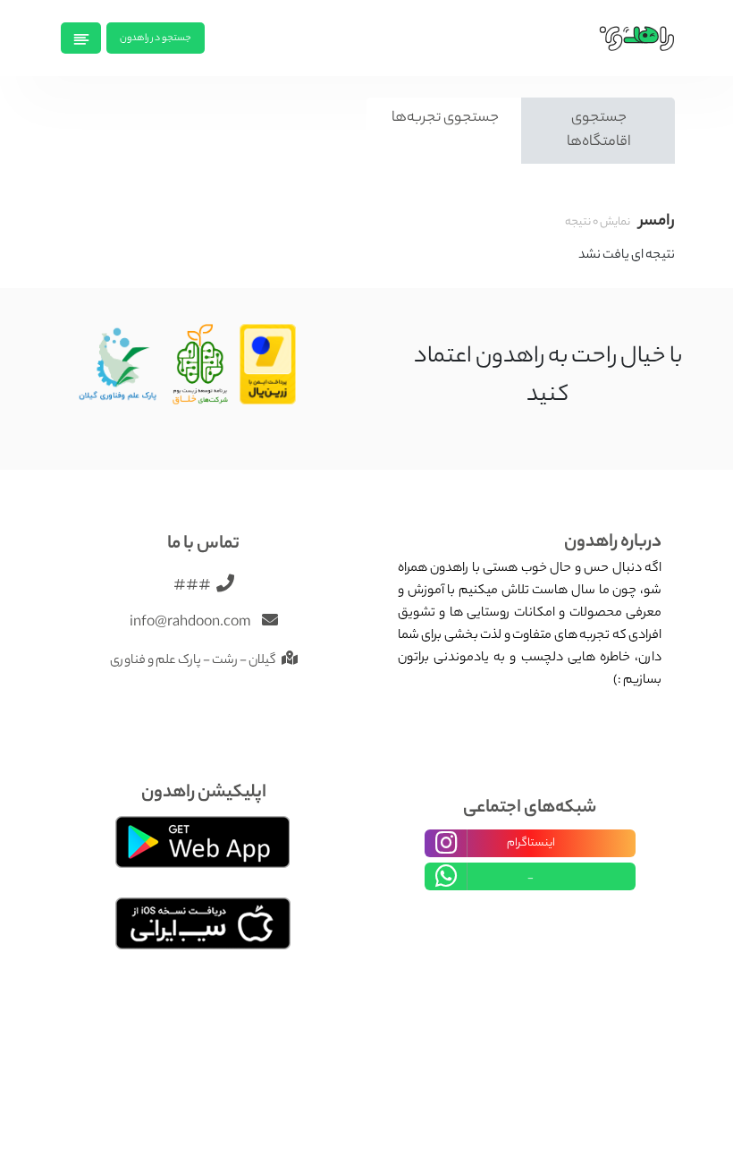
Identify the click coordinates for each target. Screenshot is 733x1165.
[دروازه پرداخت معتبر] (268, 366)
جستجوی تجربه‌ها (445, 118)
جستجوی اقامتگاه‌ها (599, 130)
